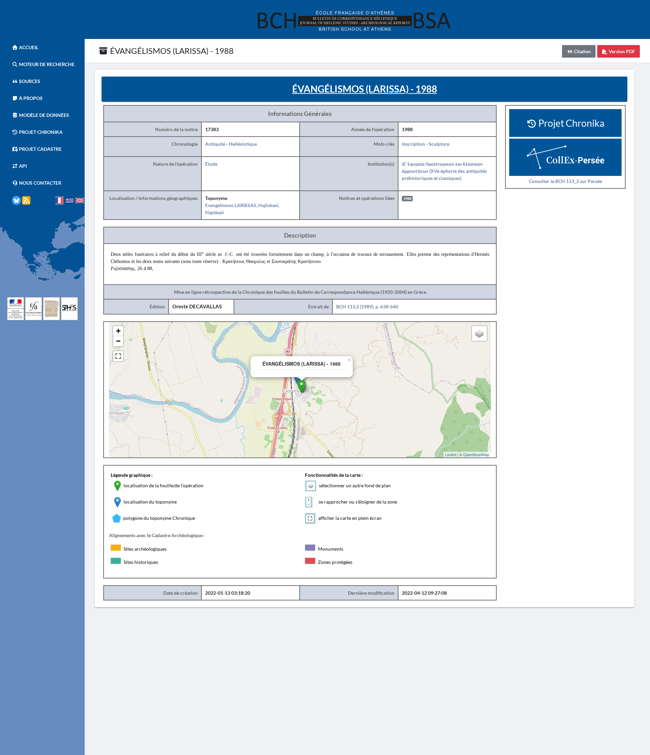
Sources (29, 81)
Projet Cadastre (40, 149)
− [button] (118, 341)
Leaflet (450, 454)
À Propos (30, 98)
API (22, 166)
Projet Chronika (40, 132)
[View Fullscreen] (118, 356)
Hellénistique (243, 144)
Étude (211, 164)
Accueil (28, 47)
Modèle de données (43, 115)
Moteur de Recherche (46, 64)
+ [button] (118, 331)
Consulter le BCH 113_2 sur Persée (565, 181)
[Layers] (479, 333)
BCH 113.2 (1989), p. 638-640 (367, 306)
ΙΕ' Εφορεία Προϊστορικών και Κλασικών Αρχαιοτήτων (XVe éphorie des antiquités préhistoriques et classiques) (444, 171)
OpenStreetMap (476, 454)
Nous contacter (39, 183)
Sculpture (439, 144)
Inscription (413, 144)
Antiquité (215, 144)
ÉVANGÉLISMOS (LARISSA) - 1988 (171, 51)
